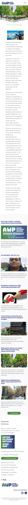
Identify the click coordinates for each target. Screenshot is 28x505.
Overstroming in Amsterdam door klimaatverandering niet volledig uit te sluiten (12, 317)
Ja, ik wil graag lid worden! (9, 458)
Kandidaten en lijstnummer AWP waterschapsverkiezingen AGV (11, 286)
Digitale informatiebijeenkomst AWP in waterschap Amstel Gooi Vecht (11, 381)
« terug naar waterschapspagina (14, 25)
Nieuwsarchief (15, 413)
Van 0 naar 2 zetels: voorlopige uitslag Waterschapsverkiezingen (11, 222)
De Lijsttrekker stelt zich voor (10, 255)
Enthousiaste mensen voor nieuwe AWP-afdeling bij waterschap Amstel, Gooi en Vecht (11, 349)
